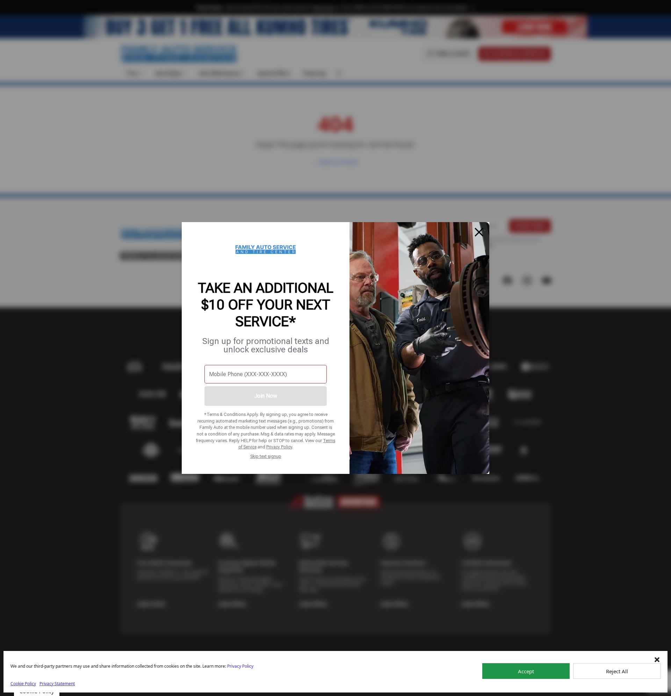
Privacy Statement (57, 684)
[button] (657, 659)
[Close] (479, 232)
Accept (526, 671)
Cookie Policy (23, 684)
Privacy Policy (279, 446)
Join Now (265, 396)
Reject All (617, 671)
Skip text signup (265, 456)
